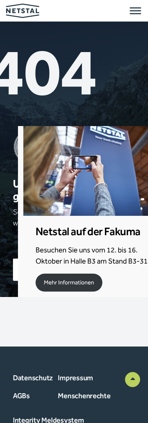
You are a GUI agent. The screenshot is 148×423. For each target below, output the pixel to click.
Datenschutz (33, 378)
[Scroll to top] (132, 379)
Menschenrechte (84, 396)
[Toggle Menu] (135, 10)
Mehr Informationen (69, 282)
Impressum (75, 378)
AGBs (21, 396)
